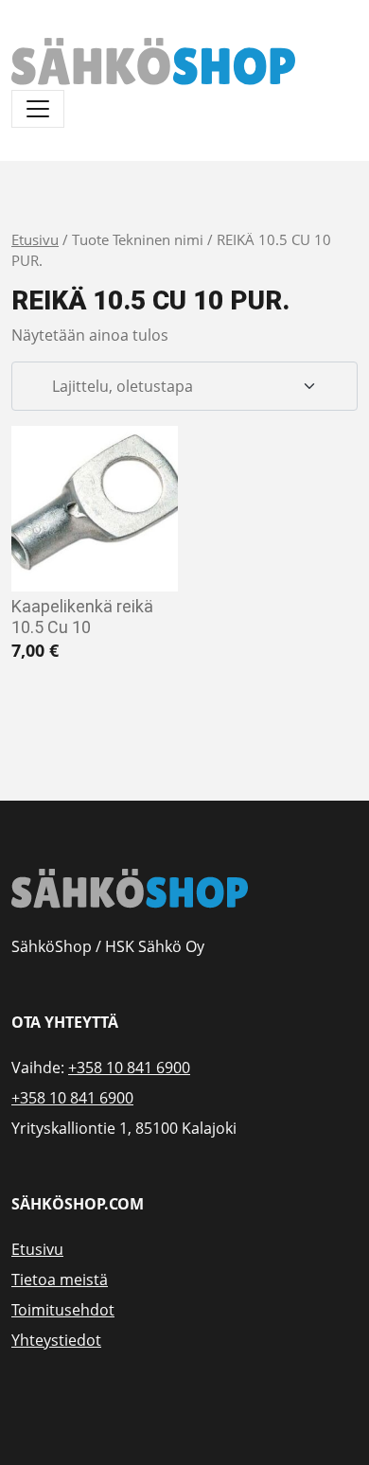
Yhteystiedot (56, 1340)
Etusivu (35, 239)
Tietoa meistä (59, 1279)
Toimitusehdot (62, 1309)
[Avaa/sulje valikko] (37, 109)
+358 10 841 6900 (129, 1067)
